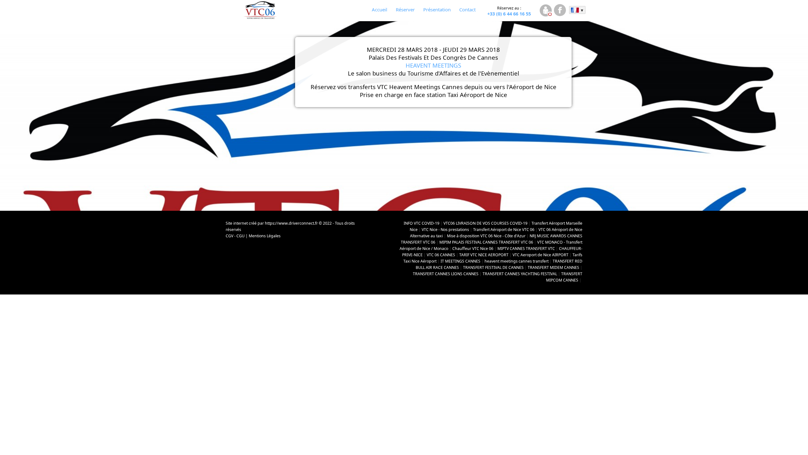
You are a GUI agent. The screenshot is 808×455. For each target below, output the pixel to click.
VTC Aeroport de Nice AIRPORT (540, 255)
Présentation (437, 9)
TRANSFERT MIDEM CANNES (553, 267)
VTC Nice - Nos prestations (445, 229)
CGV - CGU (235, 236)
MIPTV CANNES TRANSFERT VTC (526, 248)
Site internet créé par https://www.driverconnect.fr (272, 223)
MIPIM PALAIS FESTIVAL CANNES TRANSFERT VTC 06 (486, 242)
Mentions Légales (265, 236)
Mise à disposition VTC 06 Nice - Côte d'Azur (486, 236)
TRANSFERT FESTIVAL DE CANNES (493, 267)
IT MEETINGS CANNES (460, 261)
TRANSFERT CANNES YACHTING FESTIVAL (520, 273)
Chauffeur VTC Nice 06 (472, 248)
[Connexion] (545, 11)
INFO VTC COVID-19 (421, 223)
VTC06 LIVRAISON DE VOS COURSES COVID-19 (485, 223)
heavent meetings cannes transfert (516, 261)
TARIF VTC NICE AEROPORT (483, 255)
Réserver (405, 9)
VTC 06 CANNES (441, 255)
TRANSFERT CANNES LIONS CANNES (445, 273)
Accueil (379, 9)
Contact (467, 9)
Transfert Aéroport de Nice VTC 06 (503, 229)
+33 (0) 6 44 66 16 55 (509, 11)
